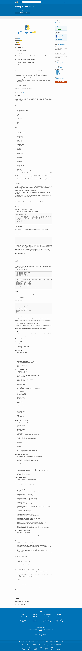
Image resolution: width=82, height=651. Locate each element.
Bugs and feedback (47, 616)
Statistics (35, 619)
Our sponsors (35, 621)
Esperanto (60, 641)
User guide (23, 619)
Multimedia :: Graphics (60, 78)
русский (54, 641)
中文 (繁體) (51, 641)
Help (50, 2)
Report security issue (58, 617)
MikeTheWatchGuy (61, 44)
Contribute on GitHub (46, 617)
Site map (41, 635)
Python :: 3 (58, 70)
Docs (53, 2)
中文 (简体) (47, 641)
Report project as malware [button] (61, 81)
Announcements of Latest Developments (21, 90)
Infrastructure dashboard (35, 617)
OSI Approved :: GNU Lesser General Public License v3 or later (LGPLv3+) (60, 63)
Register (65, 2)
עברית (57, 641)
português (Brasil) (33, 641)
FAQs (23, 621)
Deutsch (44, 641)
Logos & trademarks (35, 620)
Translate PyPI (46, 619)
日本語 (29, 641)
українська (37, 641)
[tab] (18, 17)
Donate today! (41, 630)
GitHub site (25, 92)
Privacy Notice (58, 620)
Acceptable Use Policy (58, 621)
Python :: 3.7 (58, 74)
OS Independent (59, 67)
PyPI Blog (34, 616)
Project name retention (22, 620)
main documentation (41, 55)
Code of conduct (58, 619)
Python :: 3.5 (58, 72)
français (26, 641)
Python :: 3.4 (58, 71)
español (23, 641)
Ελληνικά (41, 641)
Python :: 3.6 (58, 73)
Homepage (58, 22)
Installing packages (23, 616)
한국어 (63, 641)
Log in (61, 2)
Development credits (46, 621)
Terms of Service (58, 616)
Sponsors (56, 2)
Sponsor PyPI (47, 620)
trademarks (49, 631)
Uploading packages (23, 617)
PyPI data (57, 26)
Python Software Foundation (40, 632)
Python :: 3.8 (58, 75)
